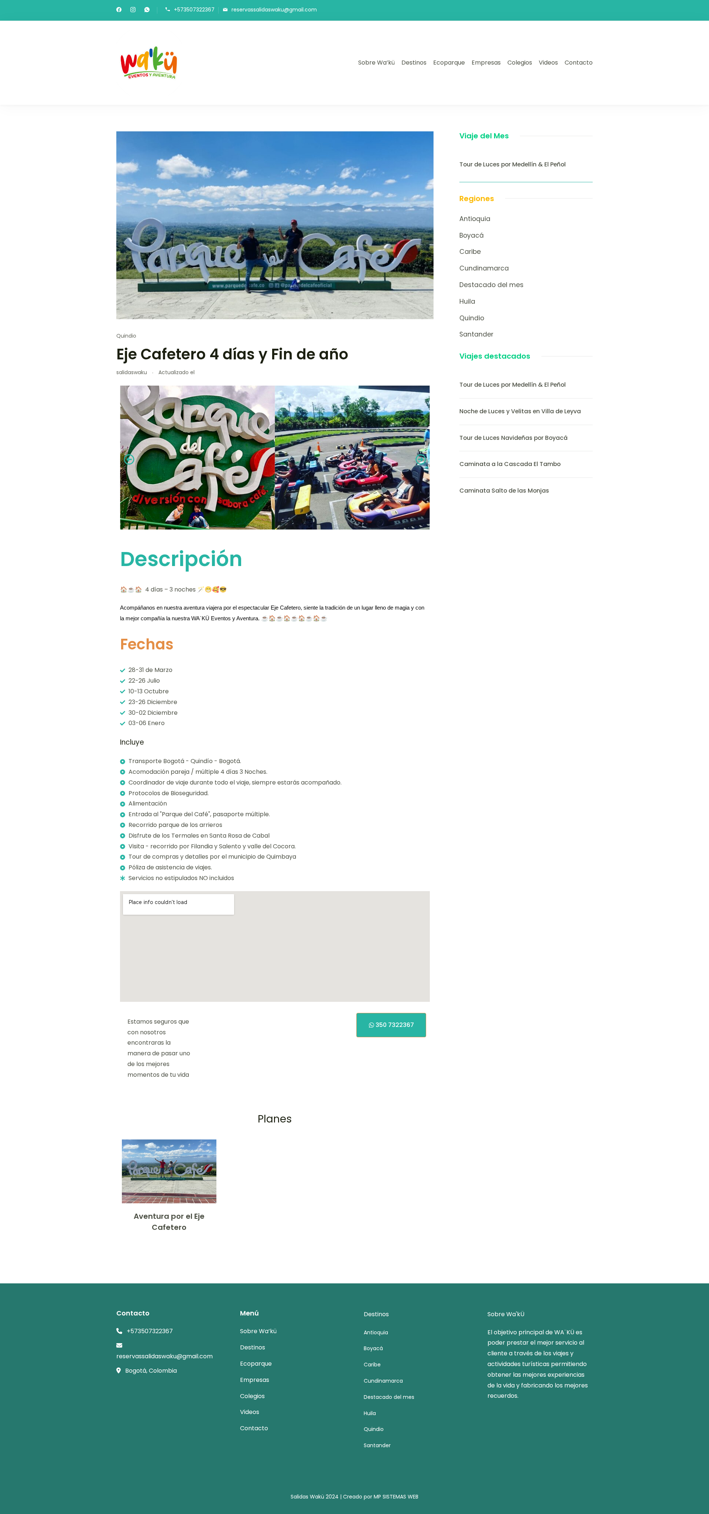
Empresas (486, 62)
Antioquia (474, 218)
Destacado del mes (491, 284)
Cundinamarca (484, 268)
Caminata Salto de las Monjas (504, 490)
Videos (548, 62)
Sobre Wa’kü (376, 62)
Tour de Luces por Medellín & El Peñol (512, 164)
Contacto (579, 62)
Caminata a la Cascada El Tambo (510, 464)
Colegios (519, 62)
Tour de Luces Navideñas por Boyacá (513, 438)
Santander (476, 334)
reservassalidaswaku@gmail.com (274, 10)
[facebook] (118, 10)
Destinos (414, 62)
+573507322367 (194, 10)
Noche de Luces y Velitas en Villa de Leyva (520, 411)
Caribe (470, 251)
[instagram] (133, 10)
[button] (129, 459)
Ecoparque (449, 62)
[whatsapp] (147, 10)
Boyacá (471, 235)
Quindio (126, 335)
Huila (467, 301)
